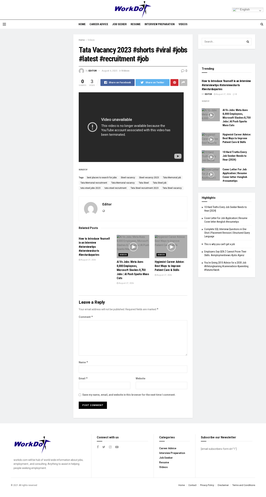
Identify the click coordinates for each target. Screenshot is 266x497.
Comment (86, 317)
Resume (136, 24)
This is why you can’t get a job (219, 244)
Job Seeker (119, 24)
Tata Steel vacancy (172, 188)
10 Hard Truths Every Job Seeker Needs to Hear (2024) (235, 155)
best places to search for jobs (102, 177)
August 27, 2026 (88, 260)
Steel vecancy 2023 (149, 177)
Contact (192, 485)
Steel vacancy (128, 177)
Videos (183, 24)
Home (82, 24)
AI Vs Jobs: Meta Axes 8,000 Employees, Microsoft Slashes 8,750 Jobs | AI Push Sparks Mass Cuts (133, 270)
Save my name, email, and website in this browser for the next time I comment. (129, 394)
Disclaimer (223, 485)
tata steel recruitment (115, 188)
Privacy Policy (207, 485)
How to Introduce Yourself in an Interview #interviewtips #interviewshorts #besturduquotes (94, 247)
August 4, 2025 (109, 70)
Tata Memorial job (172, 177)
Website (140, 378)
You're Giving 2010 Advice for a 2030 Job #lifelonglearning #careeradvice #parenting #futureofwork (226, 266)
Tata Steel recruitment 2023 (145, 188)
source (83, 169)
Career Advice (99, 24)
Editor (92, 70)
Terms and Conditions (243, 485)
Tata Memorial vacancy (123, 183)
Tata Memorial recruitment (94, 183)
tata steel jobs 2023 (90, 188)
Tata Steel (144, 183)
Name (83, 362)
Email (83, 378)
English (244, 9)
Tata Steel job (159, 183)
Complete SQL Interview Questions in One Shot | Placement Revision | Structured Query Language (227, 233)
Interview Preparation (160, 24)
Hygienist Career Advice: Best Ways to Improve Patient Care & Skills (169, 266)
